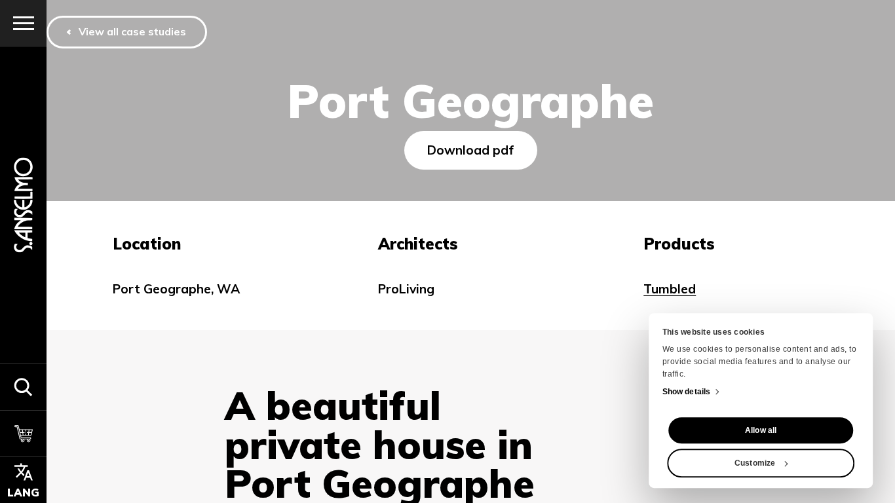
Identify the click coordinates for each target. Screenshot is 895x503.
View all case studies (132, 31)
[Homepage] (23, 204)
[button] (23, 386)
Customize (754, 463)
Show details (686, 391)
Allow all (760, 430)
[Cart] (23, 433)
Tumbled (669, 289)
